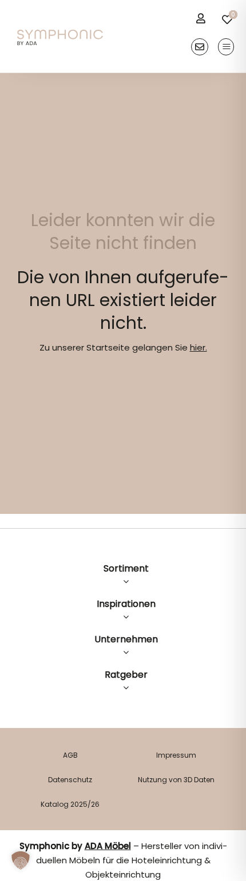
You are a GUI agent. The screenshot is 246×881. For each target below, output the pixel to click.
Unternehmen (126, 639)
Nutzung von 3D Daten (176, 780)
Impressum (176, 755)
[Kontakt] (199, 46)
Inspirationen (126, 603)
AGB (70, 755)
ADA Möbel (108, 846)
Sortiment (126, 568)
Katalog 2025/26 (70, 804)
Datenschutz (70, 780)
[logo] (60, 34)
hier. (198, 347)
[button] (20, 860)
